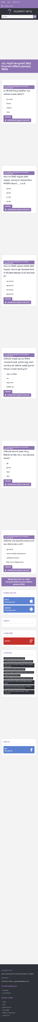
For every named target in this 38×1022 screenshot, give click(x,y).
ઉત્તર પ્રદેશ (9, 99)
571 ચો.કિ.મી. (10, 290)
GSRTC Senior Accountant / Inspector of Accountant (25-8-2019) (19, 665)
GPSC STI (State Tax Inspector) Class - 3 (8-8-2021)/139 (17, 692)
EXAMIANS (5, 990)
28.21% (8, 193)
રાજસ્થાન (9, 108)
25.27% (8, 201)
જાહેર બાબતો (9, 382)
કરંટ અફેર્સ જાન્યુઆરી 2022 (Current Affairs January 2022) (16, 87)
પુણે (7, 463)
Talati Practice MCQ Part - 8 (12, 675)
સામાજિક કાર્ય (10, 387)
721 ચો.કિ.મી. (10, 281)
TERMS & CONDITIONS (8, 1013)
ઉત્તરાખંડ (8, 103)
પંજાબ (8, 112)
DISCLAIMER (5, 1010)
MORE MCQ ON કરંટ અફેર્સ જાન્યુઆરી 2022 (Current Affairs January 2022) (18, 581)
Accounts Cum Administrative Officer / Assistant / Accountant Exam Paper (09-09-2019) (18, 687)
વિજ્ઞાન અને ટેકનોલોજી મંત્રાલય (15, 562)
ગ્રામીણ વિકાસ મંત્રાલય (12, 558)
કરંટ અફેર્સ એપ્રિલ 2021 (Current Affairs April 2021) (18, 661)
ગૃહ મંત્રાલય (9, 549)
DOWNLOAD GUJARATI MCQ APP (19, 120)
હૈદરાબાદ (8, 468)
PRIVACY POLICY (7, 1007)
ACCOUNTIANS (6, 993)
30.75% (8, 188)
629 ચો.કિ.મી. (10, 294)
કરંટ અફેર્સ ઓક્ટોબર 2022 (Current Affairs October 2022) (18, 682)
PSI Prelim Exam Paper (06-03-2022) (14, 658)
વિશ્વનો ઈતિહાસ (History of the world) (14, 669)
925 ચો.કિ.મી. (10, 285)
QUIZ (8, 2)
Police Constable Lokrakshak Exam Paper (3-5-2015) (19, 672)
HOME (3, 2)
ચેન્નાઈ (8, 472)
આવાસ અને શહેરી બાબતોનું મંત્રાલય (16, 553)
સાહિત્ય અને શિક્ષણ (11, 374)
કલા (7, 378)
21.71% (8, 197)
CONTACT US (16, 2)
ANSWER (8, 117)
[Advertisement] (19, 40)
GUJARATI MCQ (22, 11)
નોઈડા (8, 476)
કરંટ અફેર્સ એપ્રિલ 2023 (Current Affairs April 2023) (18, 678)
